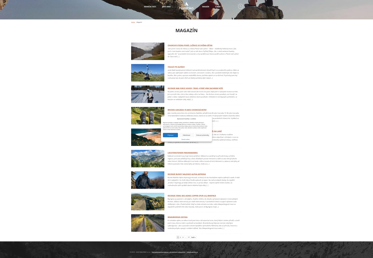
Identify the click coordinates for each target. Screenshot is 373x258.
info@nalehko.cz (192, 252)
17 (189, 237)
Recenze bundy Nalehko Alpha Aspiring (187, 174)
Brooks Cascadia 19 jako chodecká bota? (187, 110)
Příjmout (170, 135)
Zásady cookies (185, 139)
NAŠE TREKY (166, 6)
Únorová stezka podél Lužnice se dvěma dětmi (190, 45)
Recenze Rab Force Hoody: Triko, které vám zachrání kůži (195, 88)
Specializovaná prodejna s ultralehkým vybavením (168, 252)
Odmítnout (186, 135)
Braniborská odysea (177, 217)
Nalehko (186, 5)
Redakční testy (150, 6)
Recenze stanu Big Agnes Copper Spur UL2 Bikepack (192, 195)
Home (133, 22)
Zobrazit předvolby (202, 135)
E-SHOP (217, 6)
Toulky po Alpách (176, 67)
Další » (193, 237)
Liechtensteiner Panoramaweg (183, 153)
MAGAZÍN (205, 6)
